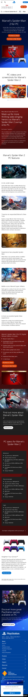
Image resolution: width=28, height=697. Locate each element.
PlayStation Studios (6, 647)
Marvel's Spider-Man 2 (15, 636)
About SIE (4, 643)
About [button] (3, 641)
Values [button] (4, 659)
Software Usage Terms (23, 690)
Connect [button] (4, 668)
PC (20, 11)
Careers (3, 645)
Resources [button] (4, 665)
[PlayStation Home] (14, 2)
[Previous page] (1, 11)
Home (3, 636)
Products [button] (4, 656)
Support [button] (4, 662)
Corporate (4, 650)
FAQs (24, 11)
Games (7, 636)
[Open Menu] (1, 2)
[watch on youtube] (22, 96)
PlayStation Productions (7, 648)
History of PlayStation (6, 652)
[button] (14, 35)
